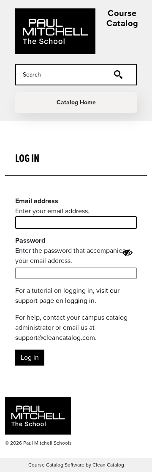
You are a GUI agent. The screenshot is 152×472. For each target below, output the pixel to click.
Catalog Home (76, 102)
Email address (36, 201)
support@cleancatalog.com (55, 337)
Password (30, 240)
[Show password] (127, 252)
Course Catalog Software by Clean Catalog (76, 465)
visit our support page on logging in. (67, 295)
